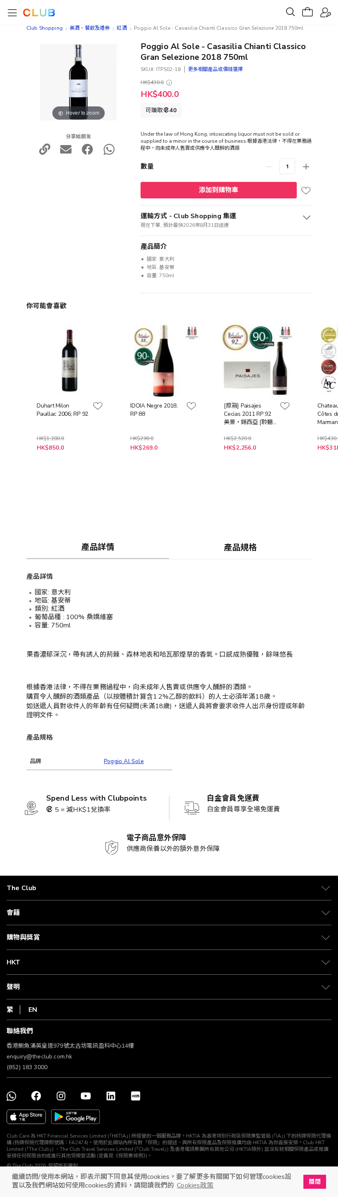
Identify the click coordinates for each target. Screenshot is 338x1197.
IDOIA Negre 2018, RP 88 (154, 410)
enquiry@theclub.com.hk (39, 1056)
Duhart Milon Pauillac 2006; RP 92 (62, 410)
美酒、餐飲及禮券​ (90, 28)
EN (32, 1009)
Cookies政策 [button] (195, 1185)
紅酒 (122, 28)
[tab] (97, 547)
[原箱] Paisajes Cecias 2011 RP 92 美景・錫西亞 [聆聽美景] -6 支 (248, 414)
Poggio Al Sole (124, 761)
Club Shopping (44, 28)
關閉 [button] (314, 1182)
